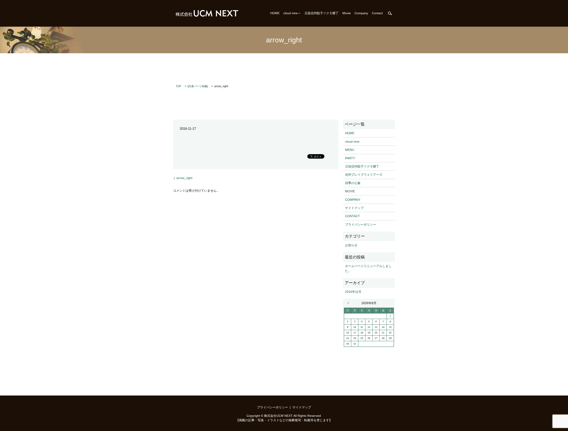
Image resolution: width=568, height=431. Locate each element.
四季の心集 (353, 183)
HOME (275, 13)
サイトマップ (354, 208)
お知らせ (351, 245)
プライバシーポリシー (360, 224)
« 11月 (349, 303)
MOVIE (350, 191)
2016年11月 (353, 291)
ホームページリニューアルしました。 (368, 268)
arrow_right (184, 178)
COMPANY (352, 199)
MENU (349, 150)
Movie (346, 13)
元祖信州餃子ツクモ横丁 (321, 13)
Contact (377, 13)
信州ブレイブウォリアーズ (363, 174)
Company (361, 13)
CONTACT (352, 216)
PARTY (350, 158)
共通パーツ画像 (197, 86)
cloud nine (290, 13)
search (390, 13)
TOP (178, 86)
